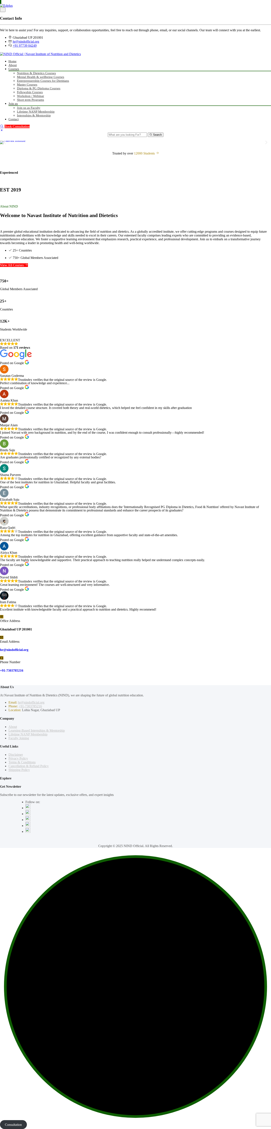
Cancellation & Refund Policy (28, 766)
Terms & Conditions (22, 762)
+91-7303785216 (11, 670)
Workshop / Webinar (30, 96)
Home (12, 61)
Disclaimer (15, 754)
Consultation (13, 1124)
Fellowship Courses (30, 92)
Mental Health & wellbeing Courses (40, 77)
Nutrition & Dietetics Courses (36, 73)
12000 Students (145, 153)
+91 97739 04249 (25, 45)
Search (157, 134)
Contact (13, 119)
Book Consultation (17, 126)
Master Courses (27, 84)
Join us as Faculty (28, 107)
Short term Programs (30, 99)
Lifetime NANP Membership (36, 111)
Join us (13, 103)
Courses (13, 69)
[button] (4, 142)
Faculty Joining (18, 738)
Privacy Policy (18, 758)
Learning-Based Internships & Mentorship (36, 730)
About (12, 65)
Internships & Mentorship (34, 115)
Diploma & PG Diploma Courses (38, 88)
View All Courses (12, 265)
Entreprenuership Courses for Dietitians (43, 80)
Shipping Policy (19, 770)
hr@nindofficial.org (26, 41)
